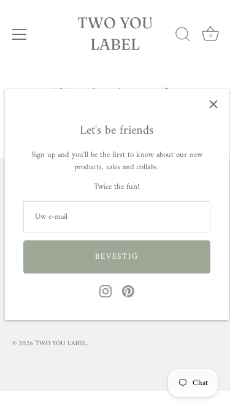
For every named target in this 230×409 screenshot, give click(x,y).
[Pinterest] (128, 291)
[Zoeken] (182, 36)
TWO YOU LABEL (115, 33)
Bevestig (117, 257)
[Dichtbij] (213, 104)
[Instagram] (105, 291)
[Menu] (19, 34)
